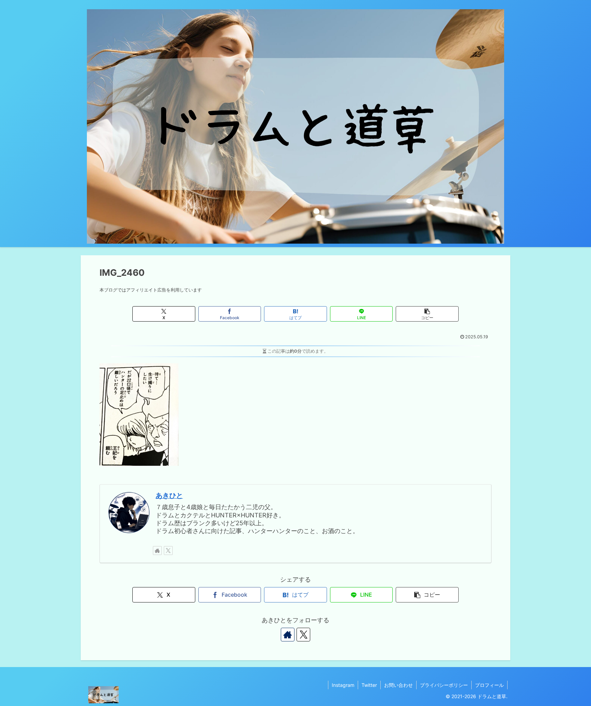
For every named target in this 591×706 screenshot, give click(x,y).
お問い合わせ (398, 685)
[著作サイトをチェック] (157, 550)
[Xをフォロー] (168, 550)
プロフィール (489, 685)
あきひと (169, 495)
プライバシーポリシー (444, 685)
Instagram (343, 685)
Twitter (369, 685)
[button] (427, 314)
